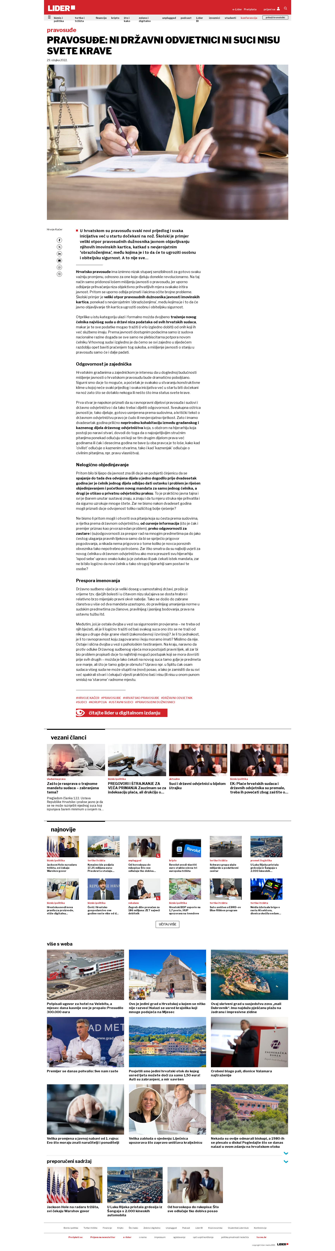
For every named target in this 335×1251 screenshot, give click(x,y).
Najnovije (63, 829)
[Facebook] (59, 240)
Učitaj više (167, 924)
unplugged (169, 17)
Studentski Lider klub (238, 1228)
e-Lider (237, 9)
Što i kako (133, 1228)
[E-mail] (59, 260)
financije (101, 17)
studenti (230, 17)
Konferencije (260, 1228)
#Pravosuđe (111, 698)
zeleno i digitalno (145, 19)
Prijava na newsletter (102, 1237)
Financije (107, 1228)
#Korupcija (98, 702)
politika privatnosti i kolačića (235, 1237)
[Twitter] (59, 247)
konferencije (249, 17)
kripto (115, 17)
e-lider (127, 1237)
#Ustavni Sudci (121, 702)
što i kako (127, 19)
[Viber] (59, 274)
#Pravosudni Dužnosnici (155, 702)
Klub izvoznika (215, 1228)
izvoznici (214, 17)
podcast (186, 17)
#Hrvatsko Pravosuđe (141, 698)
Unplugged (171, 1228)
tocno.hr (261, 1237)
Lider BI (199, 19)
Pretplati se (75, 1237)
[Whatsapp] (59, 267)
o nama (143, 1237)
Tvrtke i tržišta (90, 1228)
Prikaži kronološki (275, 17)
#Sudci (81, 702)
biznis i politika (59, 19)
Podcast (186, 1228)
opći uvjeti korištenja (203, 1237)
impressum (160, 1237)
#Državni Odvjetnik (177, 698)
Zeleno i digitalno (151, 1228)
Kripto (120, 1228)
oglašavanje (179, 1237)
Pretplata (250, 9)
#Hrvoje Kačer (87, 698)
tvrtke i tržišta (80, 19)
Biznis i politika (71, 1228)
